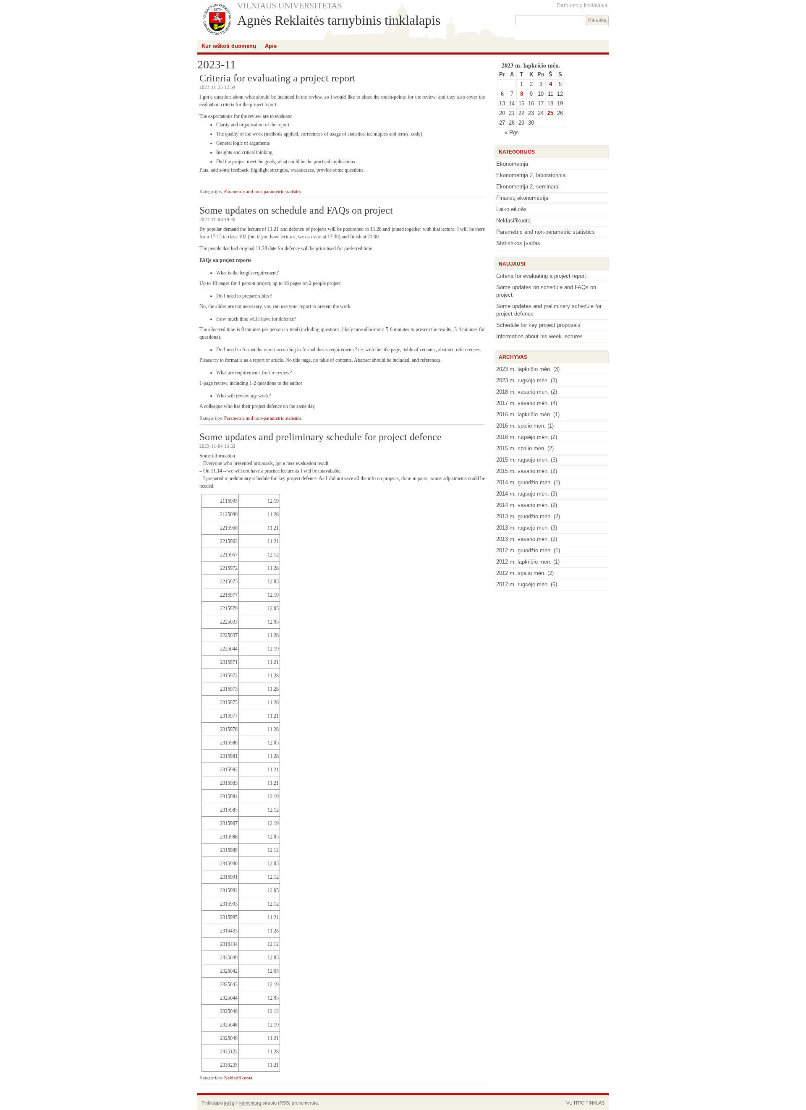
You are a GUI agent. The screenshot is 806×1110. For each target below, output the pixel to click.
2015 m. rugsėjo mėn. (522, 460)
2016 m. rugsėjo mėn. (522, 437)
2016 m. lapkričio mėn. (524, 414)
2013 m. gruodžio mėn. (524, 516)
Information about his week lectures (539, 336)
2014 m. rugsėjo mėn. (522, 494)
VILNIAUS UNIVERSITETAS (289, 5)
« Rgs (512, 132)
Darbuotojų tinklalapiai (583, 5)
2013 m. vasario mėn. (522, 539)
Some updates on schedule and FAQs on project (296, 210)
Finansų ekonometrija (522, 198)
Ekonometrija (512, 164)
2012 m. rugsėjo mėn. (522, 584)
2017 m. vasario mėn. (522, 403)
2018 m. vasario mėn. (522, 392)
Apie (271, 46)
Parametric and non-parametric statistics (262, 191)
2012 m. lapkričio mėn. (524, 562)
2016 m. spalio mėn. (521, 426)
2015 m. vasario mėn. (522, 471)
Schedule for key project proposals (538, 325)
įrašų (229, 1102)
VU (569, 1102)
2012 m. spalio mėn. (521, 573)
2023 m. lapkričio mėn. (524, 369)
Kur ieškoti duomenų (229, 46)
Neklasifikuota (238, 1077)
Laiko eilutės (511, 209)
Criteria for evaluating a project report (277, 78)
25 (550, 113)
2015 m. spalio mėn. (521, 448)
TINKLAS (595, 1102)
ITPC (579, 1102)
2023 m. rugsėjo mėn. (522, 380)
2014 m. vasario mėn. (522, 505)
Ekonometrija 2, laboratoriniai (531, 175)
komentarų (250, 1102)
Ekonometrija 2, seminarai (528, 186)
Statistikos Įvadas (518, 243)
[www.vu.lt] (217, 20)
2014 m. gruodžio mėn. (524, 482)
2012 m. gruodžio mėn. (524, 550)
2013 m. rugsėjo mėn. (522, 528)
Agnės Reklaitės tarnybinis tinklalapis (338, 20)
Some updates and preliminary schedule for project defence (320, 436)
